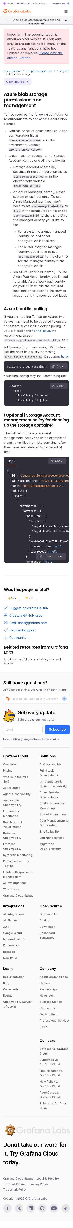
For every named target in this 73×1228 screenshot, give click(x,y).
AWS (6, 926)
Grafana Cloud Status (18, 895)
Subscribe (57, 729)
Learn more (59, 3)
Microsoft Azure (14, 939)
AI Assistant (11, 787)
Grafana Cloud (39, 1153)
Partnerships (48, 989)
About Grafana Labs (54, 976)
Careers (45, 983)
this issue (43, 331)
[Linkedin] (30, 1208)
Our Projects (48, 914)
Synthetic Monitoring (17, 855)
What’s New (11, 889)
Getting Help (48, 1014)
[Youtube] (54, 1208)
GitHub (44, 920)
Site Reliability (50, 831)
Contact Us (47, 1008)
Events (7, 995)
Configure (62, 71)
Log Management (52, 837)
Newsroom (47, 995)
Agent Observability (17, 794)
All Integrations (13, 914)
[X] (19, 1208)
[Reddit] (65, 1208)
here (64, 356)
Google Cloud (12, 933)
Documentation (12, 71)
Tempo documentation (39, 71)
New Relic (10, 958)
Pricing (7, 770)
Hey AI (44, 1026)
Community (10, 989)
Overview (9, 764)
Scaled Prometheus (53, 814)
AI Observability (51, 764)
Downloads (47, 926)
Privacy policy (50, 739)
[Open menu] (66, 11)
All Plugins (10, 920)
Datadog (9, 951)
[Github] (42, 1208)
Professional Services (55, 1020)
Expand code (53, 556)
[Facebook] (7, 1208)
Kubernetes (11, 945)
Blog (6, 983)
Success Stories (51, 1001)
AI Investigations (14, 883)
